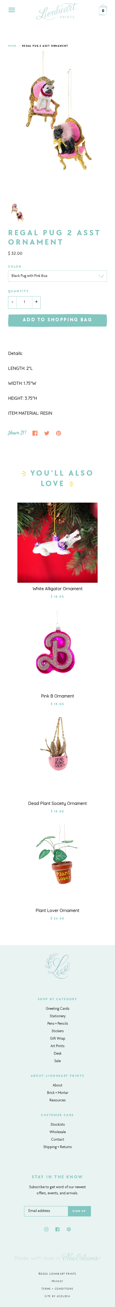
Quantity (18, 291)
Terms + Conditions (57, 1289)
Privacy (58, 1281)
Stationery (58, 1016)
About (57, 1085)
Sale (57, 1061)
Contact (57, 1140)
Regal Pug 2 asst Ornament (45, 46)
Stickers (58, 1031)
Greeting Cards (57, 1009)
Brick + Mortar (57, 1093)
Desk (58, 1054)
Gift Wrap (57, 1039)
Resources (57, 1100)
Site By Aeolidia (57, 1296)
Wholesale (57, 1132)
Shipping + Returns (57, 1147)
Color (14, 266)
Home (12, 46)
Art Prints (57, 1046)
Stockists (58, 1125)
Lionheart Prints (63, 1274)
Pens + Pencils (57, 1024)
